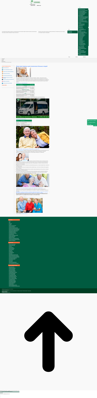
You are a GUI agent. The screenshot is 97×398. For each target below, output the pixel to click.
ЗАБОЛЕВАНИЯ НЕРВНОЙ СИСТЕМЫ (13, 254)
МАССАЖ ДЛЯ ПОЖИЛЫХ (12, 270)
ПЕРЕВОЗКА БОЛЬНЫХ (12, 237)
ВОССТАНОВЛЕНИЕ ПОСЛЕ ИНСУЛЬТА (13, 263)
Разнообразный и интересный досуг (8, 79)
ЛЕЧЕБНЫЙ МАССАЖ (11, 234)
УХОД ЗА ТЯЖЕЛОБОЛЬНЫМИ (13, 278)
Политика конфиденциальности (6, 290)
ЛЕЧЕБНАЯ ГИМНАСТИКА (12, 236)
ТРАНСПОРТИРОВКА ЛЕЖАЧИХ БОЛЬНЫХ (14, 239)
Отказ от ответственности (13, 290)
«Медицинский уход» (24, 213)
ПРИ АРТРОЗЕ (10, 253)
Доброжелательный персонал (7, 75)
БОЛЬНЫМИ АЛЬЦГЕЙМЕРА (12, 281)
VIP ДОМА (10, 224)
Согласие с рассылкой (19, 290)
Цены (9, 222)
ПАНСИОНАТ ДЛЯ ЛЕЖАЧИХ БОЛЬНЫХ (14, 238)
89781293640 (4, 291)
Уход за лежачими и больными (7, 69)
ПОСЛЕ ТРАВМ (11, 261)
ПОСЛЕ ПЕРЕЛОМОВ (11, 252)
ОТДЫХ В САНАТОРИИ (12, 226)
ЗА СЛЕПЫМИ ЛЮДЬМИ (12, 279)
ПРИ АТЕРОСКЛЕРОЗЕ (11, 248)
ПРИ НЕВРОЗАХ (11, 251)
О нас (9, 221)
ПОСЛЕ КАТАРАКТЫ (11, 249)
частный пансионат (20, 150)
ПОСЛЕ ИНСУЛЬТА (11, 247)
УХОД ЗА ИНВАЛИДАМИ (12, 274)
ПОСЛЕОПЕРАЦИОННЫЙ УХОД (13, 276)
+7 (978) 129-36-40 (32, 4)
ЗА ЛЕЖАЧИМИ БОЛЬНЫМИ (12, 275)
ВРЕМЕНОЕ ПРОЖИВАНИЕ (12, 240)
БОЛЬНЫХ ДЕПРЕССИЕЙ (12, 245)
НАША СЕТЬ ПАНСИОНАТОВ (12, 225)
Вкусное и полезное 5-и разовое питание (8, 77)
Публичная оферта (25, 290)
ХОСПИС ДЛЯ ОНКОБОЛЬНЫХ (13, 262)
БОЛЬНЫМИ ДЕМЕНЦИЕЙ (12, 273)
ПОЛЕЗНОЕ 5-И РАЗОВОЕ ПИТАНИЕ (13, 227)
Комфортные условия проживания (8, 71)
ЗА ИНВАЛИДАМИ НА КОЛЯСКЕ (13, 272)
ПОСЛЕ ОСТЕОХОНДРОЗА (12, 244)
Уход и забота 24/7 (6, 67)
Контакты (10, 223)
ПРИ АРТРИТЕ (10, 250)
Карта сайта (29, 290)
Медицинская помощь (6, 73)
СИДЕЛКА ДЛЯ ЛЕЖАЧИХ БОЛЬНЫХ (13, 235)
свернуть (95, 125)
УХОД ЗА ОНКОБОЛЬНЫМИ (12, 277)
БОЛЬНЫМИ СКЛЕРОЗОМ (12, 271)
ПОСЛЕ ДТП (10, 246)
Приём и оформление (6, 81)
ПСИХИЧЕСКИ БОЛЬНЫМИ (12, 280)
